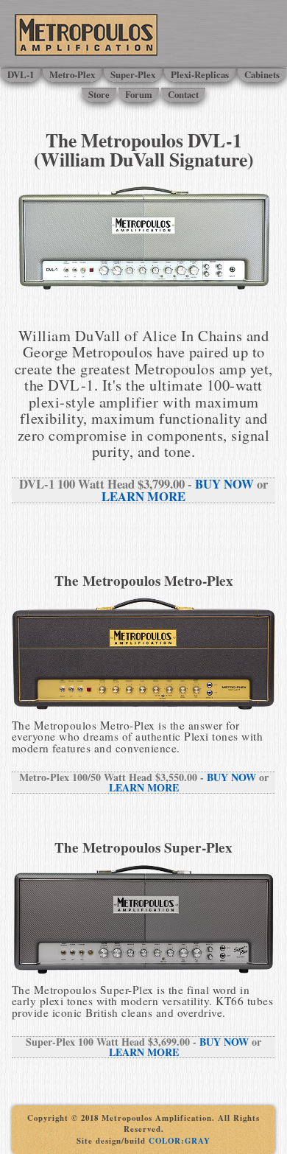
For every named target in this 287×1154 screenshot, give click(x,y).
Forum (138, 94)
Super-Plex (132, 74)
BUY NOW (224, 484)
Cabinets (262, 74)
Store (99, 94)
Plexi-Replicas (200, 74)
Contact (183, 94)
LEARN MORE (143, 496)
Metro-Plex (72, 74)
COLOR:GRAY (179, 1141)
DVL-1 (20, 74)
